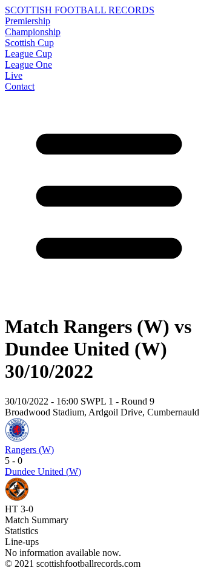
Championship (33, 32)
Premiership (27, 21)
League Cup (28, 53)
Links (16, 574)
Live (13, 75)
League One (28, 64)
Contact (20, 86)
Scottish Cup (29, 43)
